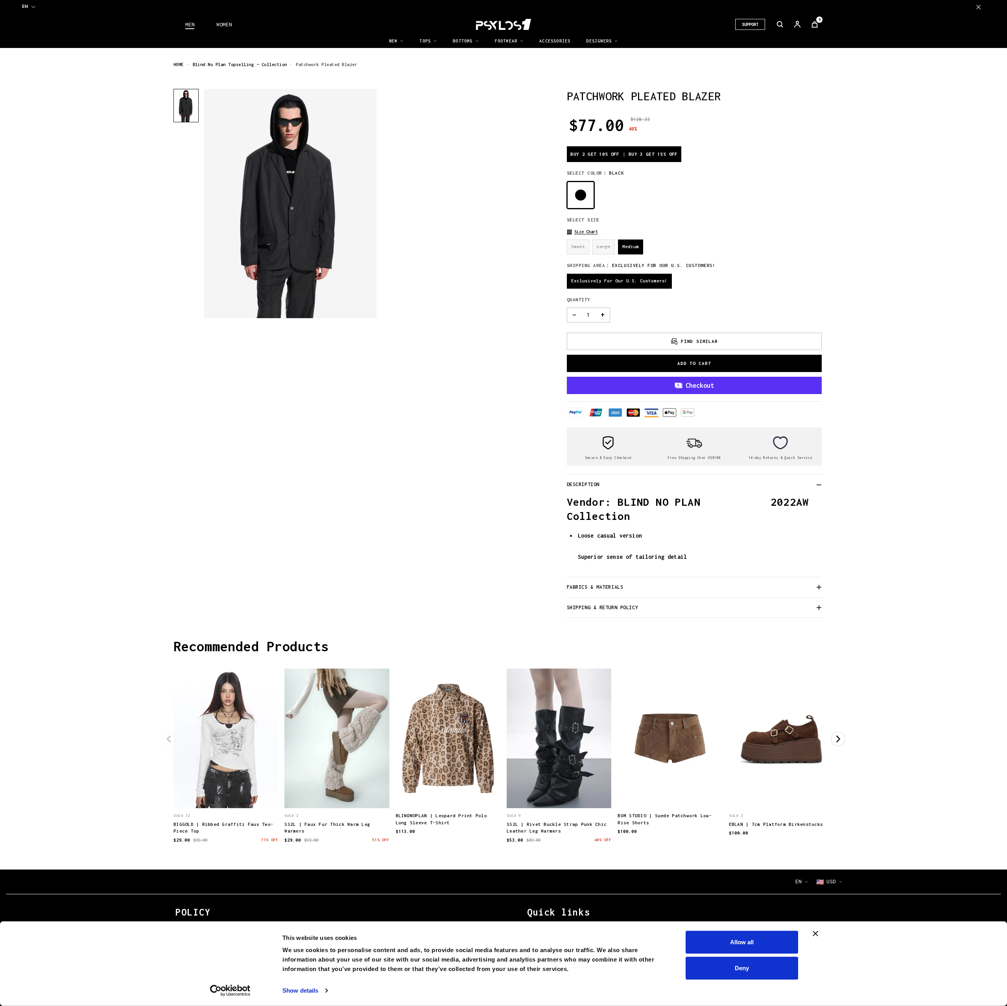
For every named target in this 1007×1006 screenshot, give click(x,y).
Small (578, 246)
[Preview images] (225, 794)
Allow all (742, 942)
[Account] (797, 24)
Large (603, 246)
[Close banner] (815, 933)
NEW (393, 41)
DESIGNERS (599, 41)
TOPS (425, 41)
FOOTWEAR (506, 41)
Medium (630, 246)
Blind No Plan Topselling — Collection (240, 64)
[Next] (838, 739)
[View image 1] (186, 105)
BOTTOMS (462, 41)
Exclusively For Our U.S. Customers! (619, 280)
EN (25, 6)
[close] (978, 7)
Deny (742, 967)
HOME (178, 64)
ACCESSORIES (554, 41)
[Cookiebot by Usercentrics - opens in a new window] (230, 991)
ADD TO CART (694, 363)
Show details (300, 990)
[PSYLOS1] (503, 24)
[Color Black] (580, 195)
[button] (582, 232)
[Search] (780, 24)
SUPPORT (750, 24)
